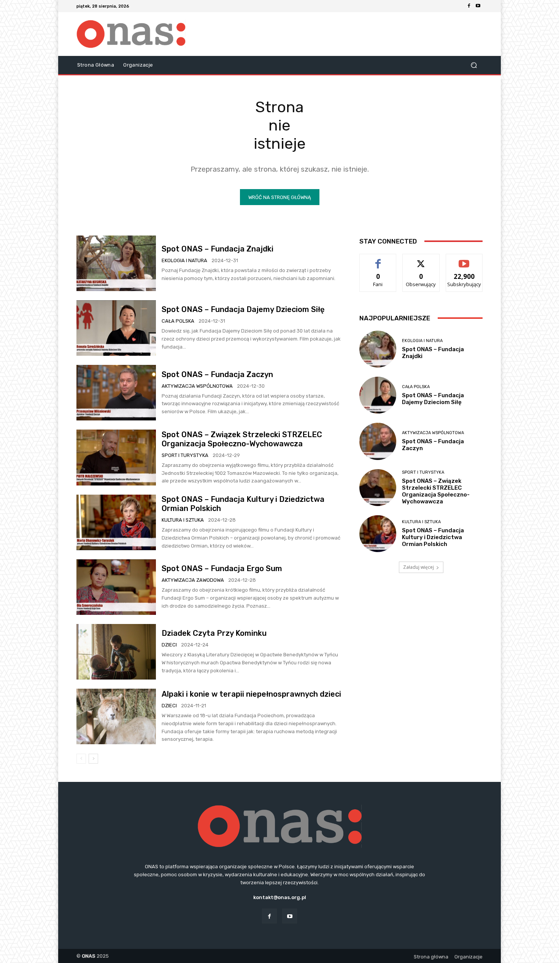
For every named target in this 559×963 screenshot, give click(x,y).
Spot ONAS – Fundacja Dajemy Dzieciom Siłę (244, 309)
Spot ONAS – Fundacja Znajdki (217, 248)
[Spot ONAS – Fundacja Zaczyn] (116, 392)
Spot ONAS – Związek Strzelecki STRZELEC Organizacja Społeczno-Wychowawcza (242, 439)
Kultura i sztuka (183, 519)
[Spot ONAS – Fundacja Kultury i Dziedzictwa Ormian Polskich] (116, 522)
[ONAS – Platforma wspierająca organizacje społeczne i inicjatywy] (131, 34)
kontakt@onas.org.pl (279, 897)
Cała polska (178, 320)
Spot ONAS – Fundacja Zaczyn (217, 374)
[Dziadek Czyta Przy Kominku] (116, 652)
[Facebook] (468, 6)
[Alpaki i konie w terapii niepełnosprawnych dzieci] (116, 716)
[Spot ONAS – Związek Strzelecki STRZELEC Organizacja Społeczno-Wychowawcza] (116, 457)
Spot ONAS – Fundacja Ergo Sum (222, 568)
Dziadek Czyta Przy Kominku (214, 633)
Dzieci (169, 644)
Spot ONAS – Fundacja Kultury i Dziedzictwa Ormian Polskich (433, 537)
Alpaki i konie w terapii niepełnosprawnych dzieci (251, 694)
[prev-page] (81, 759)
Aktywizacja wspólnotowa (197, 386)
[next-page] (93, 759)
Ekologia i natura (184, 260)
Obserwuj (421, 260)
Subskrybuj (464, 260)
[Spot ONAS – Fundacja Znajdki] (116, 263)
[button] (474, 65)
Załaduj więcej (418, 567)
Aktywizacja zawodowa (193, 580)
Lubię (378, 260)
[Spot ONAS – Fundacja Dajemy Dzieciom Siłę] (116, 328)
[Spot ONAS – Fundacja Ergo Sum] (116, 587)
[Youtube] (478, 6)
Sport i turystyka (185, 455)
